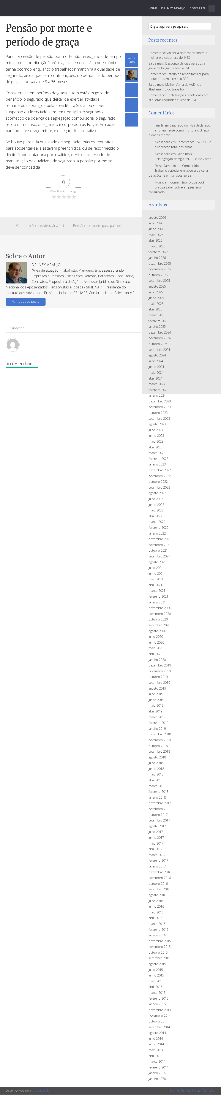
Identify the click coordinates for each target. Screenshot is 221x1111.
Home (153, 8)
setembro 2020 (159, 625)
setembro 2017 (159, 820)
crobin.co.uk (40, 1090)
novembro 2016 (159, 878)
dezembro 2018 (159, 734)
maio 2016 (155, 912)
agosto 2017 (157, 826)
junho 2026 (156, 229)
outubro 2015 (158, 952)
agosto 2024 (157, 355)
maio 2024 (155, 372)
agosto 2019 (157, 688)
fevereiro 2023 (158, 459)
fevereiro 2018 (158, 792)
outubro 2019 (158, 677)
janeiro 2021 (157, 602)
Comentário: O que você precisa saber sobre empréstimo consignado (176, 187)
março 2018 (156, 786)
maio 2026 (155, 235)
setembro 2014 (159, 1027)
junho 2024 (156, 367)
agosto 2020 (157, 631)
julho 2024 (155, 361)
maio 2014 (155, 1050)
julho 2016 (155, 901)
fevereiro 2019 (158, 723)
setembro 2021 (159, 556)
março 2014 (156, 1061)
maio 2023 (155, 441)
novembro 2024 (159, 338)
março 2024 (156, 384)
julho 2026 (155, 223)
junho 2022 (156, 505)
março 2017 (156, 855)
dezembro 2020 (159, 608)
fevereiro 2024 (158, 390)
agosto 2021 (157, 562)
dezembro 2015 (159, 941)
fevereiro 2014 (158, 1067)
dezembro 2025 (159, 263)
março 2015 (156, 993)
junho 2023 (156, 436)
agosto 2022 (157, 493)
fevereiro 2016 (158, 929)
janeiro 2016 (157, 935)
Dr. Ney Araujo (173, 8)
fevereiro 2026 (158, 252)
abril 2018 (155, 780)
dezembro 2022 (159, 470)
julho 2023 (155, 430)
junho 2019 (156, 700)
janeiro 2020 (157, 660)
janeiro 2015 (157, 1004)
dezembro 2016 (159, 872)
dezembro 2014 (159, 1010)
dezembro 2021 (159, 539)
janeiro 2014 (157, 1073)
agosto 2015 (157, 964)
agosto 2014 (157, 1033)
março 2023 (156, 453)
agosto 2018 (157, 757)
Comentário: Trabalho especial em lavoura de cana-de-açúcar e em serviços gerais (178, 170)
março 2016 (156, 924)
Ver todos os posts (25, 301)
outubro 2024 (158, 344)
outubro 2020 (158, 619)
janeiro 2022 (157, 533)
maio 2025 (155, 304)
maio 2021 (155, 579)
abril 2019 (155, 711)
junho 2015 (156, 975)
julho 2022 (155, 499)
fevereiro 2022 (158, 527)
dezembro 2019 (159, 665)
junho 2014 (156, 1044)
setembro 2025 (159, 281)
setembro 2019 (159, 683)
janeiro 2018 (157, 797)
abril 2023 (155, 447)
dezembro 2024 (159, 332)
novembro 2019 (159, 671)
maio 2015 (155, 981)
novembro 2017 (159, 809)
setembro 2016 (159, 889)
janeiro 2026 (157, 258)
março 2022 (156, 522)
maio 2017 (155, 843)
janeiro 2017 (157, 866)
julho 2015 (155, 970)
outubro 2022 (158, 482)
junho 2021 (156, 573)
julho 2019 (155, 694)
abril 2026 (155, 240)
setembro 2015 (159, 958)
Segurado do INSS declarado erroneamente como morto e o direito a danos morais (179, 130)
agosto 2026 (157, 217)
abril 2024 (155, 378)
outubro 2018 (158, 746)
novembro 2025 (159, 269)
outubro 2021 (158, 550)
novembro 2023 (159, 407)
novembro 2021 (159, 545)
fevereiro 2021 (158, 596)
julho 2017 (155, 832)
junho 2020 (156, 642)
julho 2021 (155, 568)
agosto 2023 (157, 424)
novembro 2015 (159, 947)
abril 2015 (155, 987)
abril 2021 (155, 585)
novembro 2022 (159, 476)
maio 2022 (155, 510)
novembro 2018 (159, 740)
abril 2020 (155, 654)
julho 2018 (155, 763)
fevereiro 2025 (158, 321)
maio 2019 (155, 705)
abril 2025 (155, 309)
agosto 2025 (157, 286)
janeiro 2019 (157, 728)
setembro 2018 (159, 751)
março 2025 (156, 315)
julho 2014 (155, 1039)
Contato (197, 8)
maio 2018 (155, 774)
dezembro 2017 (159, 803)
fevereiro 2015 (158, 998)
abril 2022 (155, 516)
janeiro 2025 (157, 326)
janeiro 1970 (157, 1079)
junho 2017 (156, 838)
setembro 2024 (159, 350)
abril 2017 (155, 849)
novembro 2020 (159, 614)
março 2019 (156, 717)
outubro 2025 (158, 275)
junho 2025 (156, 298)
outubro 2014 (158, 1021)
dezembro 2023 (159, 401)
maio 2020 (155, 648)
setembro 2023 (159, 418)
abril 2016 (155, 918)
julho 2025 (155, 292)
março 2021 (156, 591)
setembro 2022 (159, 487)
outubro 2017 (158, 815)
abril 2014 (155, 1056)
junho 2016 (156, 906)
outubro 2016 (158, 884)
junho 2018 (156, 769)
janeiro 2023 (157, 464)
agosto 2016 (157, 895)
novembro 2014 (159, 1015)
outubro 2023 (158, 413)
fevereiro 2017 (158, 860)
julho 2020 (155, 637)
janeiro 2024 (157, 395)
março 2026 (156, 246)
